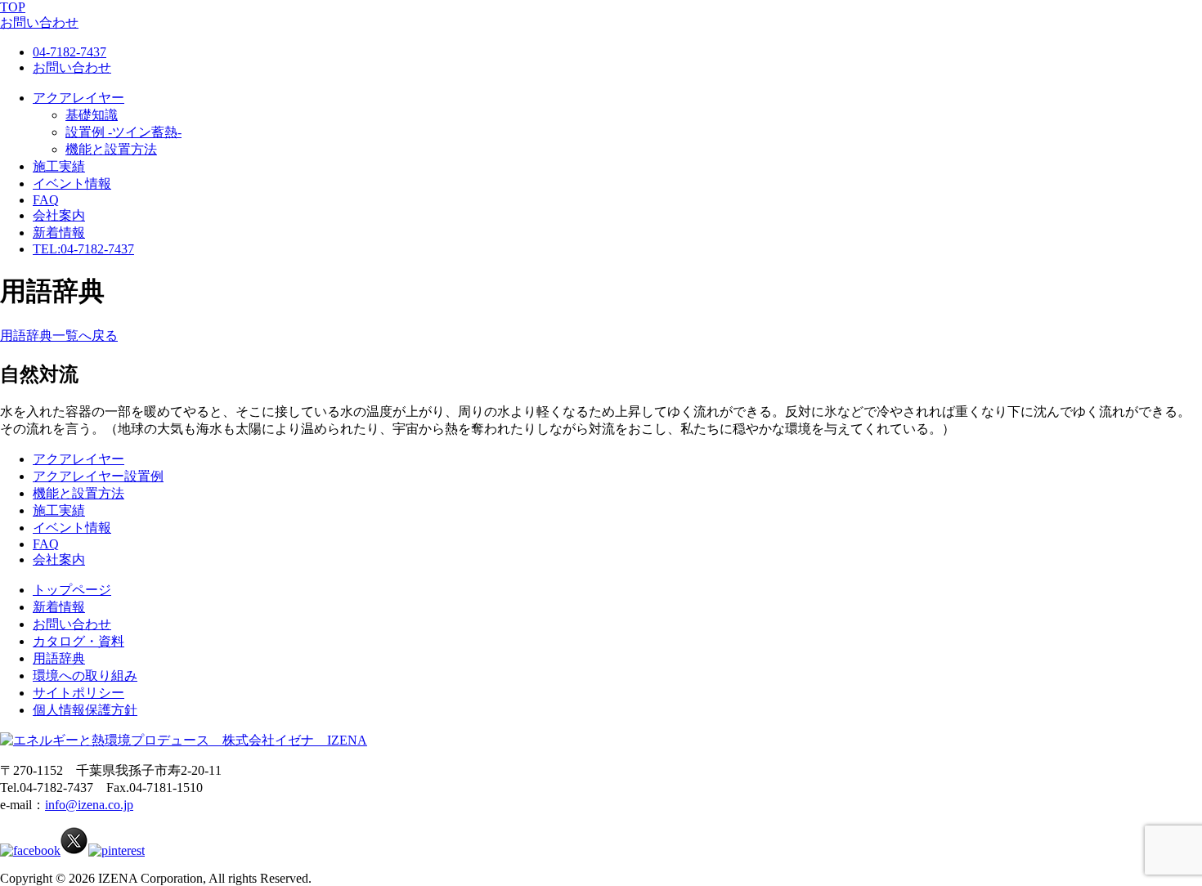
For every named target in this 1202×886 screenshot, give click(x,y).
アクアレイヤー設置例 (98, 476)
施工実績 (59, 166)
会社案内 (59, 215)
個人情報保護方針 (85, 710)
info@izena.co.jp (89, 805)
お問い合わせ (72, 67)
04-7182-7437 (69, 52)
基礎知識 (91, 115)
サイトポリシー (78, 693)
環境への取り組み (85, 675)
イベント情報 (72, 183)
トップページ (72, 590)
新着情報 (59, 232)
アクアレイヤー (78, 98)
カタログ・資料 (78, 641)
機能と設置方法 (111, 149)
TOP (12, 7)
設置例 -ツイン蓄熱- (123, 132)
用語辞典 (59, 658)
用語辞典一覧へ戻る (59, 335)
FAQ (46, 200)
